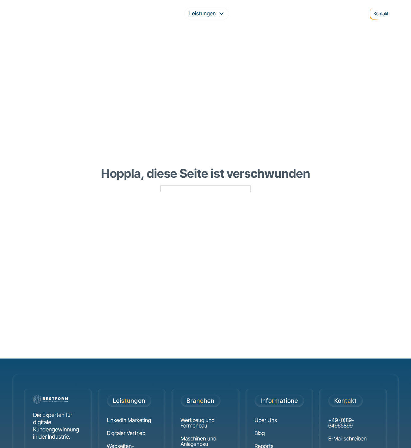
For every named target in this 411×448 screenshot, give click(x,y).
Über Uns (340, 13)
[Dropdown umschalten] (221, 13)
